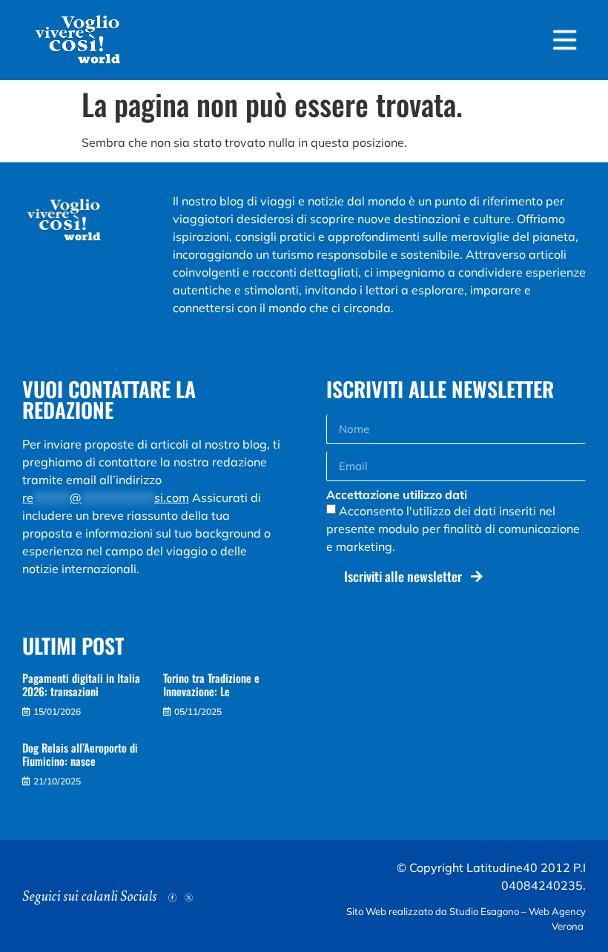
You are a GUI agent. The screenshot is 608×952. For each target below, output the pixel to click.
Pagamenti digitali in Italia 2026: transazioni (81, 684)
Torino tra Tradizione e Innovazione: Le (211, 684)
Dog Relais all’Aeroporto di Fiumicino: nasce (80, 754)
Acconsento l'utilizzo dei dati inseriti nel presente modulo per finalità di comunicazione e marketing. (453, 528)
